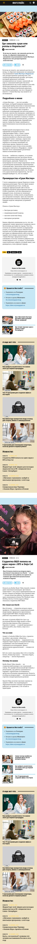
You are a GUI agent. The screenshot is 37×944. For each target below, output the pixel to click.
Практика (7, 390)
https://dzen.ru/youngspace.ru (19, 271)
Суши (19, 252)
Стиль (6, 364)
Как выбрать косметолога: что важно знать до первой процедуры (16, 367)
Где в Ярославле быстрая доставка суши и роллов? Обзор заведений (23, 318)
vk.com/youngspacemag (13, 300)
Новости (5, 40)
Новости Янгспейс (10, 49)
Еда (8, 252)
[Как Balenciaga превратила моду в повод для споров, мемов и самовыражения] (18, 406)
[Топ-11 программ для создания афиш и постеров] (18, 380)
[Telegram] (33, 3)
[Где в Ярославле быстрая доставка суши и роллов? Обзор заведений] (7, 320)
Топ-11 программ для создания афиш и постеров (17, 393)
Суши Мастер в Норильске (24, 74)
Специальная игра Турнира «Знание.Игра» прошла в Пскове (16, 488)
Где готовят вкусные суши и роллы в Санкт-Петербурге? (24, 328)
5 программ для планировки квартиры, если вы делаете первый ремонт (17, 446)
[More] (23, 65)
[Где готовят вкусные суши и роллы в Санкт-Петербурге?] (7, 330)
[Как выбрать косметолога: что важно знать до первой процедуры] (18, 354)
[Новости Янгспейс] (3, 49)
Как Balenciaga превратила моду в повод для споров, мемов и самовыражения (18, 419)
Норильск (14, 252)
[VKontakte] (20, 279)
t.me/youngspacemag (12, 294)
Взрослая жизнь (10, 442)
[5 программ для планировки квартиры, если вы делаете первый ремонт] (18, 433)
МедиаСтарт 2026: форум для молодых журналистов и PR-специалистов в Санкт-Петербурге (18, 469)
